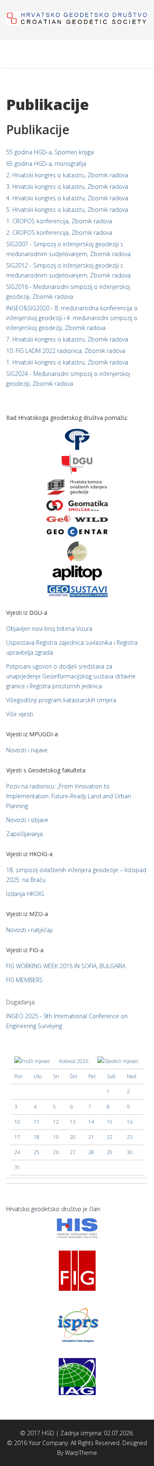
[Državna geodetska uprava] (77, 463)
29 (110, 1152)
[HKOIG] (77, 486)
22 (110, 1137)
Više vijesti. (20, 714)
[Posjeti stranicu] (77, 505)
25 (36, 1152)
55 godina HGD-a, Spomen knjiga (50, 152)
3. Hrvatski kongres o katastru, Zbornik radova (67, 186)
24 (17, 1152)
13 (73, 1121)
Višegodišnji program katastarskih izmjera (61, 700)
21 (91, 1137)
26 (56, 1152)
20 (73, 1137)
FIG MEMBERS (24, 980)
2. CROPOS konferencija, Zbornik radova (59, 232)
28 (91, 1152)
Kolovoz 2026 (73, 1061)
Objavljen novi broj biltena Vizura (49, 628)
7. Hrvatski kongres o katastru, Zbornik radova (67, 339)
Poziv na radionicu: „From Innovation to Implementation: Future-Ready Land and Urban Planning (68, 796)
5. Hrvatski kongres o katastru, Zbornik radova (67, 209)
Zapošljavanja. (25, 834)
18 (36, 1137)
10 (17, 1121)
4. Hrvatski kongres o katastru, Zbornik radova (67, 198)
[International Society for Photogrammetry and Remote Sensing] (77, 1324)
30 (130, 1152)
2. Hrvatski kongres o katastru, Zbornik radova (67, 175)
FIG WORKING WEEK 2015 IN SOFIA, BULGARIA (65, 966)
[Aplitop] (77, 572)
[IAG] (77, 1376)
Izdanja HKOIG (25, 894)
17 (17, 1137)
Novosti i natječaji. (30, 930)
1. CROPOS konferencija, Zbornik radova (59, 221)
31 (17, 1167)
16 (130, 1121)
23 (130, 1137)
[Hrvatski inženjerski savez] (77, 1228)
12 (56, 1121)
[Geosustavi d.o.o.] (77, 590)
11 (36, 1121)
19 (56, 1137)
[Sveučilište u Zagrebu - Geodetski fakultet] (77, 438)
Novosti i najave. (27, 750)
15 (110, 1121)
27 (73, 1152)
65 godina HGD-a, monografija (46, 163)
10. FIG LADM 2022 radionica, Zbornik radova (65, 351)
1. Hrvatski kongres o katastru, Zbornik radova (67, 362)
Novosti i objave (27, 820)
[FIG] (77, 1270)
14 (91, 1121)
